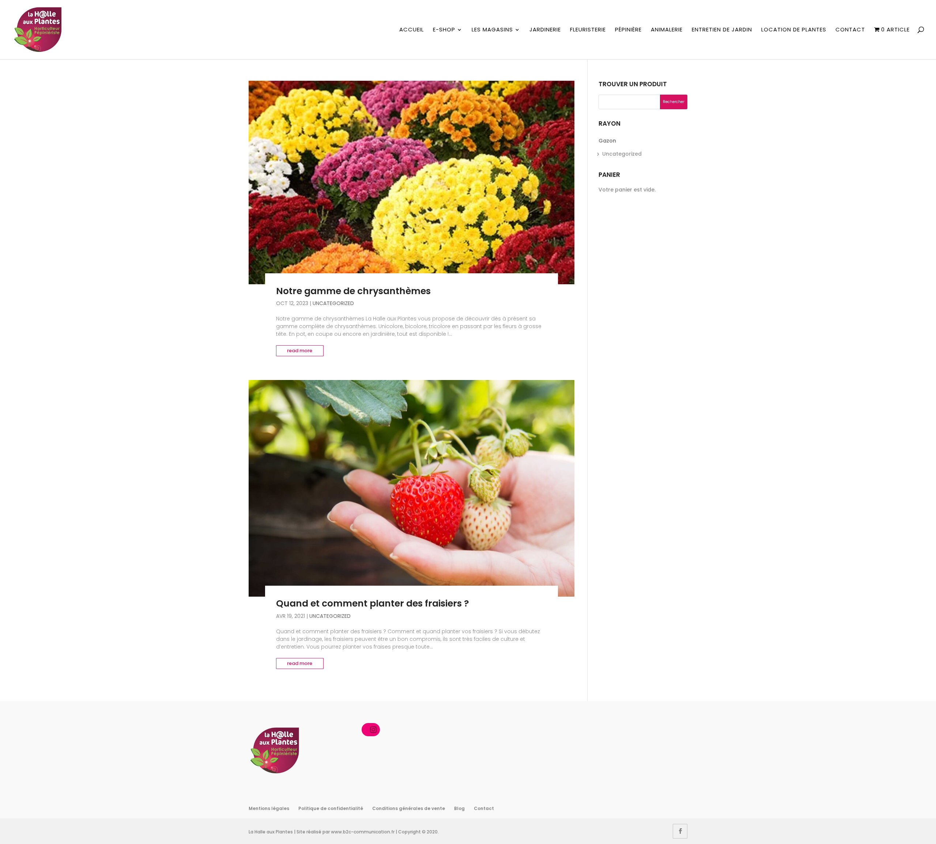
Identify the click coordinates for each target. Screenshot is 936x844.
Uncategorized (333, 303)
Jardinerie (545, 30)
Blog (459, 808)
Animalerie (667, 30)
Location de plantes (793, 30)
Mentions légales (269, 808)
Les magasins (492, 30)
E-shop (444, 30)
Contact (850, 30)
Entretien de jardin (722, 30)
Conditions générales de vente (408, 808)
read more (299, 350)
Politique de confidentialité (330, 808)
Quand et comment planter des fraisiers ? (372, 603)
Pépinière (628, 30)
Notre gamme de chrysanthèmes (353, 291)
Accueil (411, 30)
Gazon (607, 140)
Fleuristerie (588, 30)
